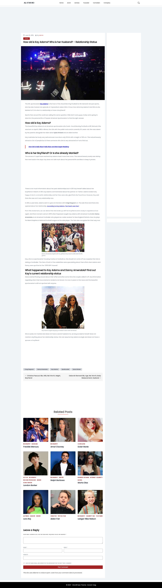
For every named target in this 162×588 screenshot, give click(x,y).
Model (80, 480)
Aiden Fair (55, 518)
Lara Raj (27, 518)
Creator (54, 516)
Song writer (27, 483)
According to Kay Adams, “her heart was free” (63, 206)
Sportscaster (65, 369)
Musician (35, 444)
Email (66, 547)
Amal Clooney (57, 446)
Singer (39, 480)
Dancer (32, 516)
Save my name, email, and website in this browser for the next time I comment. (49, 563)
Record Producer (29, 480)
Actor (69, 3)
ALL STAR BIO (29, 3)
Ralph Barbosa (58, 480)
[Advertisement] (124, 109)
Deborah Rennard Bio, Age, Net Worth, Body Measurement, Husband (85, 377)
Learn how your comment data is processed (66, 573)
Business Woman (83, 477)
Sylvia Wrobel (77, 369)
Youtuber (86, 3)
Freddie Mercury (31, 446)
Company (107, 3)
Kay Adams (54, 369)
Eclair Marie (83, 446)
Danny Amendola (42, 369)
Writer (61, 477)
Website (25, 554)
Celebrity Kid (90, 516)
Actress (77, 3)
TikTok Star (62, 516)
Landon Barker (30, 485)
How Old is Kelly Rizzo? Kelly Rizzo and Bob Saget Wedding (48, 147)
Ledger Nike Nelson (87, 518)
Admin (41, 35)
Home (61, 3)
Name (25, 547)
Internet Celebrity (96, 477)
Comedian (96, 3)
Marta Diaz (83, 482)
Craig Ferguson (29, 369)
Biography (26, 444)
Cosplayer (81, 444)
